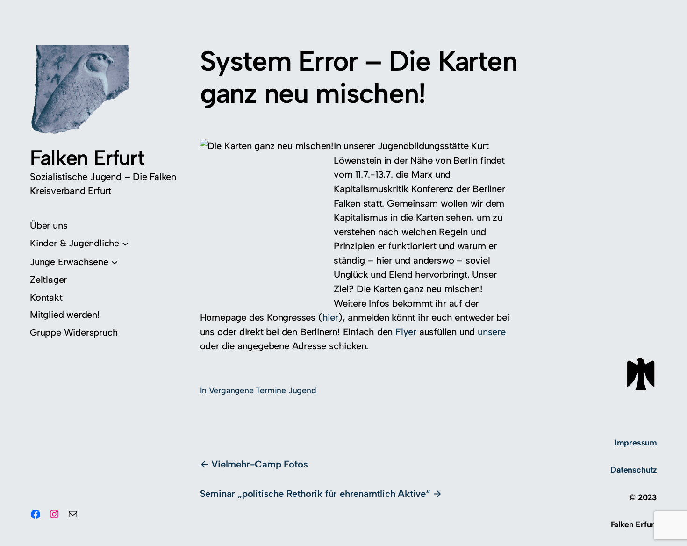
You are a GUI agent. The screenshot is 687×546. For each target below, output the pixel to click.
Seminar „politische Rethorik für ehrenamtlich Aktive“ (315, 493)
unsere (492, 332)
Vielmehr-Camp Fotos (259, 464)
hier (330, 317)
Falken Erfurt (87, 157)
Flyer (405, 332)
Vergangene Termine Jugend (262, 390)
